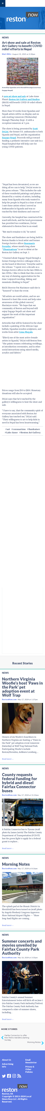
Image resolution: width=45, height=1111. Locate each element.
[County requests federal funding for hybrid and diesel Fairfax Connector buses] (22, 812)
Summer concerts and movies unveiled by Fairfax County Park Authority (22, 947)
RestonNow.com (9, 699)
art (8, 429)
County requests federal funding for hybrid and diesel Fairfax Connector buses (19, 782)
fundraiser (34, 429)
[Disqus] (22, 553)
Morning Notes (16, 864)
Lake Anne (12, 432)
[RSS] (19, 1075)
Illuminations (10, 249)
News (5, 37)
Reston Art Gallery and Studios (24, 99)
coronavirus (19, 429)
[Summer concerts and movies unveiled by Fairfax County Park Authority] (22, 977)
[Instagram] (14, 1075)
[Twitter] (4, 1076)
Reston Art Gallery (30, 432)
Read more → (8, 759)
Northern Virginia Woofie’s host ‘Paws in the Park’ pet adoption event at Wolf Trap (22, 687)
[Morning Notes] (22, 887)
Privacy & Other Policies (29, 1069)
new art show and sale (15, 96)
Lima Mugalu (26, 332)
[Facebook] (9, 1075)
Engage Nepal (9, 138)
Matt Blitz (6, 54)
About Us (6, 1060)
